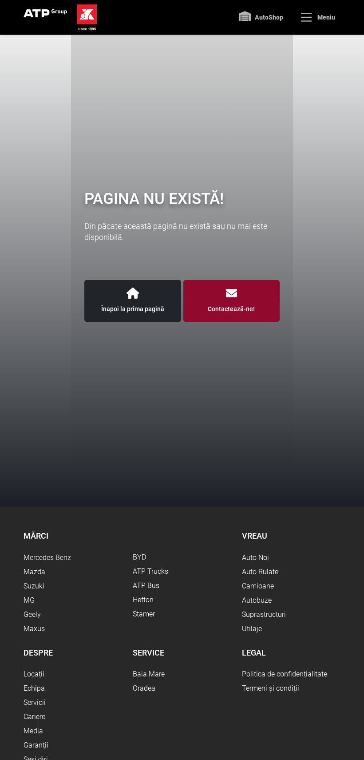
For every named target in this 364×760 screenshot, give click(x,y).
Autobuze (257, 600)
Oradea (144, 688)
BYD (139, 557)
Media (33, 731)
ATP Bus (146, 585)
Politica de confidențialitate (284, 674)
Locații (34, 674)
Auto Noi (255, 557)
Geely (32, 614)
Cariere (34, 716)
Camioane (258, 586)
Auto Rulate (260, 572)
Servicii (35, 702)
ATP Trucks (150, 571)
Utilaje (252, 628)
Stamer (144, 614)
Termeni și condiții (270, 688)
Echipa (34, 688)
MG (29, 600)
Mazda (34, 572)
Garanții (36, 745)
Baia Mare (149, 674)
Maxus (34, 628)
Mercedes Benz (47, 557)
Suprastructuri (264, 614)
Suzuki (34, 586)
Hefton (143, 600)
